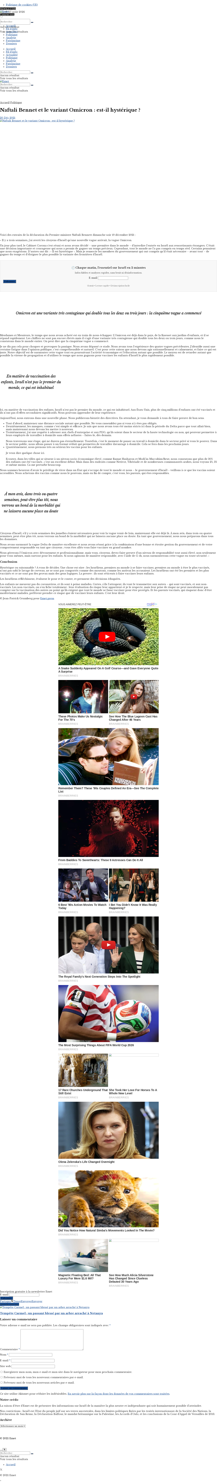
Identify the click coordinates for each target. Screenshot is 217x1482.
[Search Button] (32, 22)
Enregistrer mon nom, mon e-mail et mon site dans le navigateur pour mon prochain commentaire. (68, 1371)
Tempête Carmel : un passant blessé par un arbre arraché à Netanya (51, 1313)
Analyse (11, 37)
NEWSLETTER (8, 8)
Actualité (12, 31)
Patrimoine (13, 40)
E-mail (93, 277)
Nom (4, 1354)
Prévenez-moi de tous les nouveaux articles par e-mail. (39, 1382)
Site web (5, 1366)
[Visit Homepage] (4, 11)
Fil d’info (11, 28)
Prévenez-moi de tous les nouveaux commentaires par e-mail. (43, 1377)
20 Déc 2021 (7, 117)
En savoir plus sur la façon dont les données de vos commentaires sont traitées (118, 1393)
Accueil (11, 25)
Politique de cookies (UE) (22, 4)
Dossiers (11, 43)
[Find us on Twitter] (1, 1469)
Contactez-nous (7, 14)
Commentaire (10, 1349)
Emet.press (47, 598)
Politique (12, 34)
